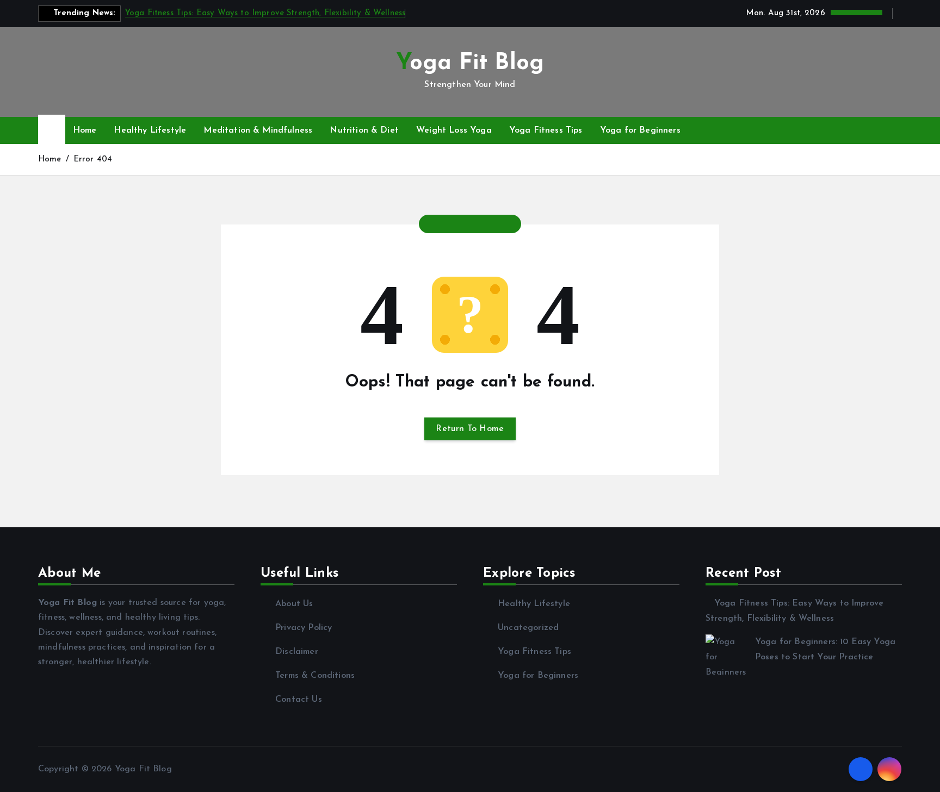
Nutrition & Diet (364, 130)
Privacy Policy (303, 627)
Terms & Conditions (315, 675)
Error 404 (92, 159)
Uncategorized (528, 627)
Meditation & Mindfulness (257, 130)
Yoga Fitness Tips (546, 130)
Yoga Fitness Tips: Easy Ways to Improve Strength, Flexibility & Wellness (265, 13)
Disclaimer (296, 651)
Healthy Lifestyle (150, 130)
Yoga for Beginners (640, 130)
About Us (294, 604)
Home (85, 130)
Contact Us (298, 699)
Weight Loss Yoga (454, 130)
